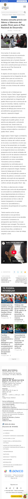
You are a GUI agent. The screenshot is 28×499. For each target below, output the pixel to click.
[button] (6, 1)
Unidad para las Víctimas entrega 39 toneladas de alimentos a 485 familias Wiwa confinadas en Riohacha (7, 310)
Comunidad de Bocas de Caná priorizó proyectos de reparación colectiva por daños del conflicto (20, 341)
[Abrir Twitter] (10, 488)
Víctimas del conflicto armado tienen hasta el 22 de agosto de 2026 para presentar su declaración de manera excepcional (21, 312)
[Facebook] (14, 272)
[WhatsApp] (21, 272)
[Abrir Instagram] (21, 488)
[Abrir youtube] (7, 488)
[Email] (25, 272)
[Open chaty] (25, 496)
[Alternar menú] (24, 6)
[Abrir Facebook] (14, 488)
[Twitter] (18, 272)
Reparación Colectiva (7, 302)
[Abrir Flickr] (18, 488)
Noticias (14, 17)
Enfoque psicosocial (7, 330)
